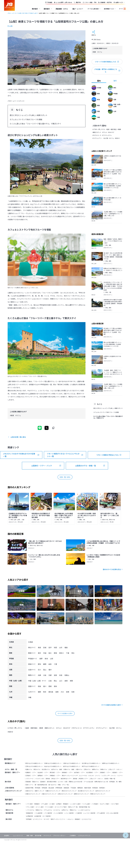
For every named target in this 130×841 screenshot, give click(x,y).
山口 (60, 681)
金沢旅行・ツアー (79, 772)
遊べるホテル (52, 784)
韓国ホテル (39, 810)
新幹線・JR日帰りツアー (80, 778)
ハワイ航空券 (48, 813)
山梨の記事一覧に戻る (18, 437)
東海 (106, 261)
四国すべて (32, 686)
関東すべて (32, 653)
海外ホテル (9, 810)
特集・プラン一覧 (63, 784)
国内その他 (105, 519)
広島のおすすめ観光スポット (34, 766)
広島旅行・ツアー (30, 775)
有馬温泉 (44, 788)
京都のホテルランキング (32, 794)
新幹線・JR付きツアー (52, 778)
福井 (50, 669)
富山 (44, 669)
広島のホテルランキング (65, 794)
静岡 (110, 261)
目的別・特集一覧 (109, 778)
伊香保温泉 (58, 788)
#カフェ (18, 415)
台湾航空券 (29, 816)
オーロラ (46, 819)
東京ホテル (37, 769)
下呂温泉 (73, 788)
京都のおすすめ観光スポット (53, 763)
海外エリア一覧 (73, 807)
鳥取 (71, 681)
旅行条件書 (38, 835)
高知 (55, 686)
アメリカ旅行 (49, 807)
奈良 (60, 675)
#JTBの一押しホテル (99, 129)
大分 (62, 692)
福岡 (39, 692)
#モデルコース (97, 135)
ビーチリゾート (37, 819)
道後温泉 (66, 788)
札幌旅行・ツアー (30, 772)
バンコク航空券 (58, 813)
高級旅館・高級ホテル (32, 781)
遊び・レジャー (77, 9)
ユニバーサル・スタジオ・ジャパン (89, 775)
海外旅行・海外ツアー (13, 804)
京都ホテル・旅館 (68, 769)
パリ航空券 (78, 813)
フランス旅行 (30, 807)
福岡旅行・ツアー (43, 775)
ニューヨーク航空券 (89, 813)
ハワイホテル (30, 810)
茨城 (44, 653)
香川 (44, 686)
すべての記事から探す (65, 713)
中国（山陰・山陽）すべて (37, 681)
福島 (110, 245)
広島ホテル (87, 769)
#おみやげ (111, 132)
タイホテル (56, 810)
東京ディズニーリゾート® (69, 775)
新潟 (46, 658)
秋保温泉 (95, 788)
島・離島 (119, 781)
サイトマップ (47, 835)
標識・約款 (30, 835)
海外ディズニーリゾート (58, 819)
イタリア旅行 (115, 804)
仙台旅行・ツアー (43, 772)
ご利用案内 (72, 835)
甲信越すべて (32, 658)
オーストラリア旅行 (61, 807)
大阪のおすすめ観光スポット (71, 763)
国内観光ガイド (10, 763)
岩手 (50, 647)
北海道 (30, 642)
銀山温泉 (51, 788)
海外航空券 (9, 813)
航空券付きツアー (66, 778)
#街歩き (117, 138)
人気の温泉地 (9, 788)
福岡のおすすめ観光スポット (110, 763)
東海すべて (32, 664)
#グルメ (104, 132)
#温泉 (108, 129)
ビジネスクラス (86, 819)
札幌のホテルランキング (53, 791)
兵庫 (38, 519)
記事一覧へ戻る (65, 477)
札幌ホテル (28, 769)
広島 (23, 519)
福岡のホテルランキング (81, 794)
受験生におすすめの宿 (75, 781)
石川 (39, 669)
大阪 (84, 519)
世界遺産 (112, 781)
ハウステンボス (39, 778)
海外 (115, 80)
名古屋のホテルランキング (86, 791)
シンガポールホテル (84, 810)
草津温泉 (37, 788)
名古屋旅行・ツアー (92, 772)
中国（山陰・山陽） (15, 519)
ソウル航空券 (38, 813)
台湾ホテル (65, 810)
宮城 (44, 647)
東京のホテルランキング (69, 791)
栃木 (50, 653)
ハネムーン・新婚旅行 (73, 819)
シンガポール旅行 (75, 804)
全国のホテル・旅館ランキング (34, 791)
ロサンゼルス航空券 (112, 813)
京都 (50, 675)
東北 (106, 245)
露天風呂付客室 (51, 781)
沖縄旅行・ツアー (55, 775)
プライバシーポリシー (59, 835)
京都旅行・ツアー (105, 772)
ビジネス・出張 (62, 781)
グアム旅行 (44, 804)
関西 (106, 272)
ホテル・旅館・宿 (11, 769)
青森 (39, 647)
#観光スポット (97, 132)
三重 (110, 292)
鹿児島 (51, 692)
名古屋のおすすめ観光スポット (91, 763)
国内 (99, 80)
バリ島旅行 (95, 804)
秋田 (93, 559)
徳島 (39, 686)
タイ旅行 (52, 804)
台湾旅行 (59, 804)
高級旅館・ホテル (62, 9)
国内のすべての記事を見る (112, 569)
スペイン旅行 (40, 807)
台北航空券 (37, 816)
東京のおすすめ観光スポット (34, 763)
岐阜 (50, 664)
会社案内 (6, 835)
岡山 (55, 681)
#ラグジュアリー (97, 138)
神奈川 (61, 653)
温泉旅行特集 (29, 788)
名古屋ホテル (46, 769)
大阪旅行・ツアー (117, 772)
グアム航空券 (101, 813)
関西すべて (32, 675)
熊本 (44, 692)
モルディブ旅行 (104, 804)
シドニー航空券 (69, 813)
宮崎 (67, 692)
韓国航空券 (29, 813)
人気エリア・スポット (115, 769)
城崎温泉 (80, 788)
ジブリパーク (29, 778)
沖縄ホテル (103, 769)
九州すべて (32, 692)
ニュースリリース (18, 835)
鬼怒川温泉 (87, 788)
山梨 (11, 26)
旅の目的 (8, 782)
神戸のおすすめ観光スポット (90, 766)
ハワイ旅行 (29, 804)
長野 (40, 658)
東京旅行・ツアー (55, 772)
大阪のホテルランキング (49, 794)
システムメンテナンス (84, 835)
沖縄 (57, 519)
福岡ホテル (95, 769)
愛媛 (50, 686)
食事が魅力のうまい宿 (101, 781)
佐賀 (72, 692)
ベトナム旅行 (86, 804)
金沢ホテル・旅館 (56, 769)
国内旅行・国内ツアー (12, 772)
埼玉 (72, 653)
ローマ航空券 (47, 816)
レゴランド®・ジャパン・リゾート (112, 775)
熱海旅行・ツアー (67, 772)
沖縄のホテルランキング (97, 794)
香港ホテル (73, 810)
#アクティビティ (107, 135)
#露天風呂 (113, 129)
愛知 (39, 664)
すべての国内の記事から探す (111, 705)
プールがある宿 (88, 781)
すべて (121, 8)
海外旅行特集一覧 (84, 807)
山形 (60, 647)
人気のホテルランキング (13, 791)
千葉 (67, 653)
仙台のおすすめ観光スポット (53, 766)
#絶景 (12, 415)
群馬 (55, 653)
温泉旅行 (43, 781)
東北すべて (32, 647)
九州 (31, 559)
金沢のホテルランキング (102, 791)
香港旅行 (65, 804)
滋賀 (55, 675)
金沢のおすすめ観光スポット (71, 766)
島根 (66, 681)
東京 (39, 653)
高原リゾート (29, 784)
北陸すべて (32, 669)
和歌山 (110, 272)
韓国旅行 (37, 804)
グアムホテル (48, 810)
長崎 (34, 559)
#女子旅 (105, 138)
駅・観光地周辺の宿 (41, 784)
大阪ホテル (79, 769)
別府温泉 (102, 788)
